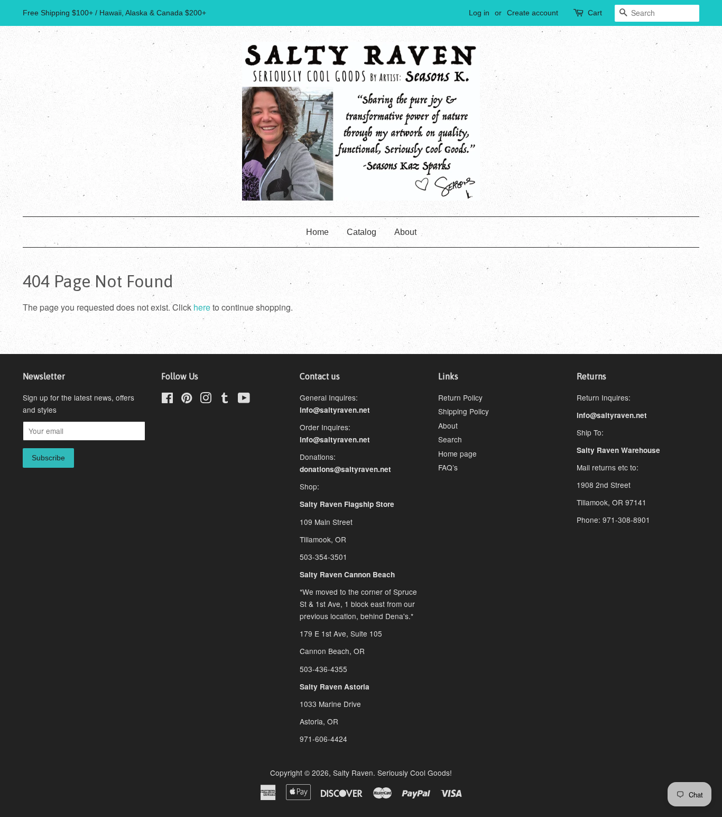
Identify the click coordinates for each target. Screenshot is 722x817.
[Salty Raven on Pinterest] (186, 399)
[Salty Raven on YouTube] (244, 399)
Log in (479, 12)
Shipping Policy (463, 411)
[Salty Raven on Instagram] (205, 399)
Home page (457, 453)
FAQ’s (448, 467)
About (405, 232)
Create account (532, 12)
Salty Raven (353, 772)
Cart (595, 12)
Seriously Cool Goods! (414, 772)
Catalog (361, 232)
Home (317, 232)
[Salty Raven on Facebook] (167, 399)
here (201, 307)
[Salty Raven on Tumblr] (224, 399)
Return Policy (460, 397)
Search (450, 439)
